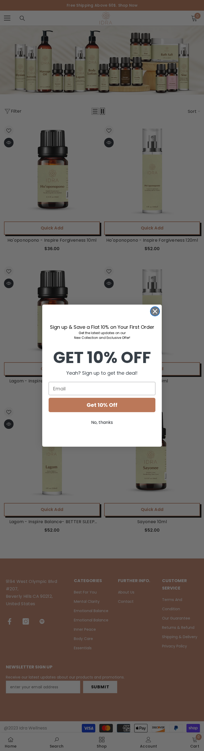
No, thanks (102, 422)
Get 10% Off (102, 405)
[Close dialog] (155, 311)
